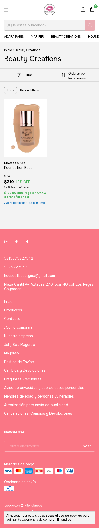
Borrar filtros (29, 90)
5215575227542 (18, 258)
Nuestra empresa (18, 336)
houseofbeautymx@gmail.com (29, 275)
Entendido (64, 519)
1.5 (8, 90)
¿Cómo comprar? (18, 327)
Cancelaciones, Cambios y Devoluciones (38, 413)
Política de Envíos (19, 362)
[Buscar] (90, 25)
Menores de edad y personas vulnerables (39, 396)
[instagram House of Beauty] (6, 241)
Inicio (8, 50)
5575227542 (15, 267)
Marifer (37, 37)
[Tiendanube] (23, 507)
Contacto (12, 318)
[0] (92, 10)
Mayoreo (11, 353)
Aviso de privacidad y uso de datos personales (44, 387)
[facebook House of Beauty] (16, 241)
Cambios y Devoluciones (25, 370)
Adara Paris (14, 37)
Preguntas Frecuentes (23, 379)
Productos (13, 310)
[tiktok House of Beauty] (27, 241)
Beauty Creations (66, 37)
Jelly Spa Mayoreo (19, 344)
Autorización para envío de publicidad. (36, 405)
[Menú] (6, 10)
